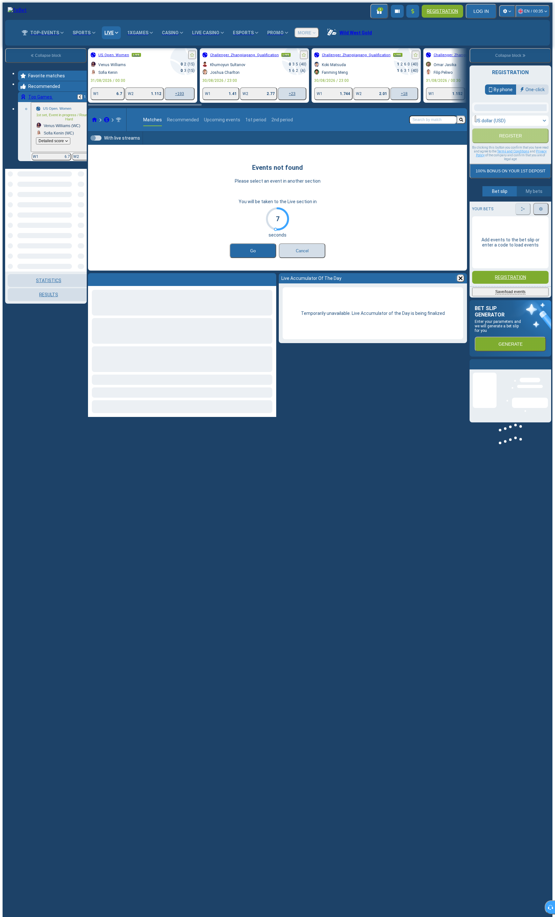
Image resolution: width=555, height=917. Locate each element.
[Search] (461, 120)
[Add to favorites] (192, 55)
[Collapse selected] (73, 192)
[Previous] (80, 96)
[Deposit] (412, 11)
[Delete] (460, 278)
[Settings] (507, 11)
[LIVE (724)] (94, 119)
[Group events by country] (81, 192)
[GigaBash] (106, 119)
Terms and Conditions (513, 207)
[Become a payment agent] (397, 11)
